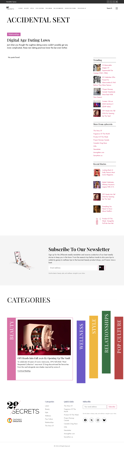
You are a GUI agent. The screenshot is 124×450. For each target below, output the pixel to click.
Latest (20, 8)
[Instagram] (97, 420)
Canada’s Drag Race (100, 143)
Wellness (49, 8)
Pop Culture (40, 8)
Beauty (26, 8)
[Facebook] (85, 420)
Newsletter (97, 149)
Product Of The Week (100, 137)
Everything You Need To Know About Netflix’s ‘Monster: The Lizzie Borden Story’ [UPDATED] (109, 208)
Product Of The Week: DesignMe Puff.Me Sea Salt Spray (108, 221)
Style (32, 8)
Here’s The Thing (70, 8)
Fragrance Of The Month (101, 134)
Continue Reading (24, 371)
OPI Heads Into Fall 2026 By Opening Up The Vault (108, 113)
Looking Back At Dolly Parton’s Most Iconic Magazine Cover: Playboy (108, 172)
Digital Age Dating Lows (28, 40)
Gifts (94, 146)
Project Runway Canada (101, 140)
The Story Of (82, 8)
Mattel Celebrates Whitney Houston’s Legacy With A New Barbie (109, 184)
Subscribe (112, 407)
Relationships (58, 8)
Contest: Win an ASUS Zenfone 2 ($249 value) (107, 104)
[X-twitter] (91, 420)
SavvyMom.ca (97, 155)
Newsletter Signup (11, 2)
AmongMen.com (98, 152)
